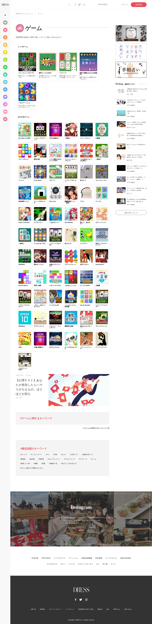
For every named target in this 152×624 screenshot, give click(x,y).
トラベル (71, 564)
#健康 (36, 463)
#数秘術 (23, 459)
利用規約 (42, 609)
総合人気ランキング (131, 213)
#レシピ (93, 459)
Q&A (108, 609)
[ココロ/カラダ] (5, 74)
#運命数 (41, 459)
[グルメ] (5, 82)
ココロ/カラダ (52, 564)
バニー (128, 147)
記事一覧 (33, 609)
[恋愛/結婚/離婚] (5, 45)
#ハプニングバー (36, 454)
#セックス (23, 454)
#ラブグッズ (83, 459)
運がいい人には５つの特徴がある (136, 144)
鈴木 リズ (129, 193)
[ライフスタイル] (5, 30)
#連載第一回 (53, 463)
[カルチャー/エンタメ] (5, 97)
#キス (48, 454)
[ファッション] (5, 37)
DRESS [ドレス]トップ (24, 14)
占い (98, 564)
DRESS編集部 (131, 105)
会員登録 (138, 4)
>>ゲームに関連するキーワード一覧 (96, 428)
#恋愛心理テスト (87, 454)
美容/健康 (98, 558)
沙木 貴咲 (130, 94)
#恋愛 (43, 463)
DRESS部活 (102, 4)
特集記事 (35, 558)
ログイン (125, 4)
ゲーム (28, 375)
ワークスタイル (111, 558)
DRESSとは (116, 609)
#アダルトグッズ (69, 459)
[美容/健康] (5, 52)
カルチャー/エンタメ (85, 564)
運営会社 (99, 609)
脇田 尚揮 (129, 160)
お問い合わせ (128, 609)
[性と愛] (5, 111)
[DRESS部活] (5, 22)
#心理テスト (74, 454)
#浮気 (55, 454)
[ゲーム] (5, 119)
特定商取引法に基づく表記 (85, 609)
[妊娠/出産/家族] (5, 67)
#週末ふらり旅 (25, 463)
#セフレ (63, 454)
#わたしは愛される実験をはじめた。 (32, 468)
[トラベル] (5, 89)
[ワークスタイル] (5, 59)
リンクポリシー (70, 609)
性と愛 (105, 564)
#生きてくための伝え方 (68, 463)
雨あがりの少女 (131, 127)
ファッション (73, 558)
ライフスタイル (59, 558)
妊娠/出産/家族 (125, 558)
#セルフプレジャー (54, 459)
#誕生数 (32, 459)
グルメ (62, 564)
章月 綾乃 (19, 397)
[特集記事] (5, 15)
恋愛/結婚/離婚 (86, 558)
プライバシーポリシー (55, 609)
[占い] (5, 104)
